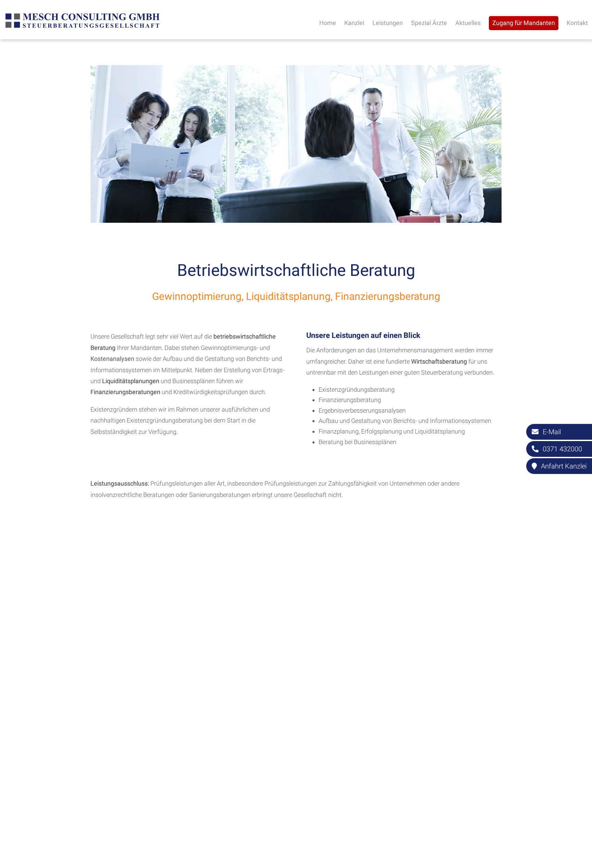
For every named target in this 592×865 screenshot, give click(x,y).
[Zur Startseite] (82, 27)
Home (327, 22)
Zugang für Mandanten (523, 22)
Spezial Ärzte (429, 22)
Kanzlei (354, 22)
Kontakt (577, 22)
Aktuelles (468, 22)
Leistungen (387, 22)
